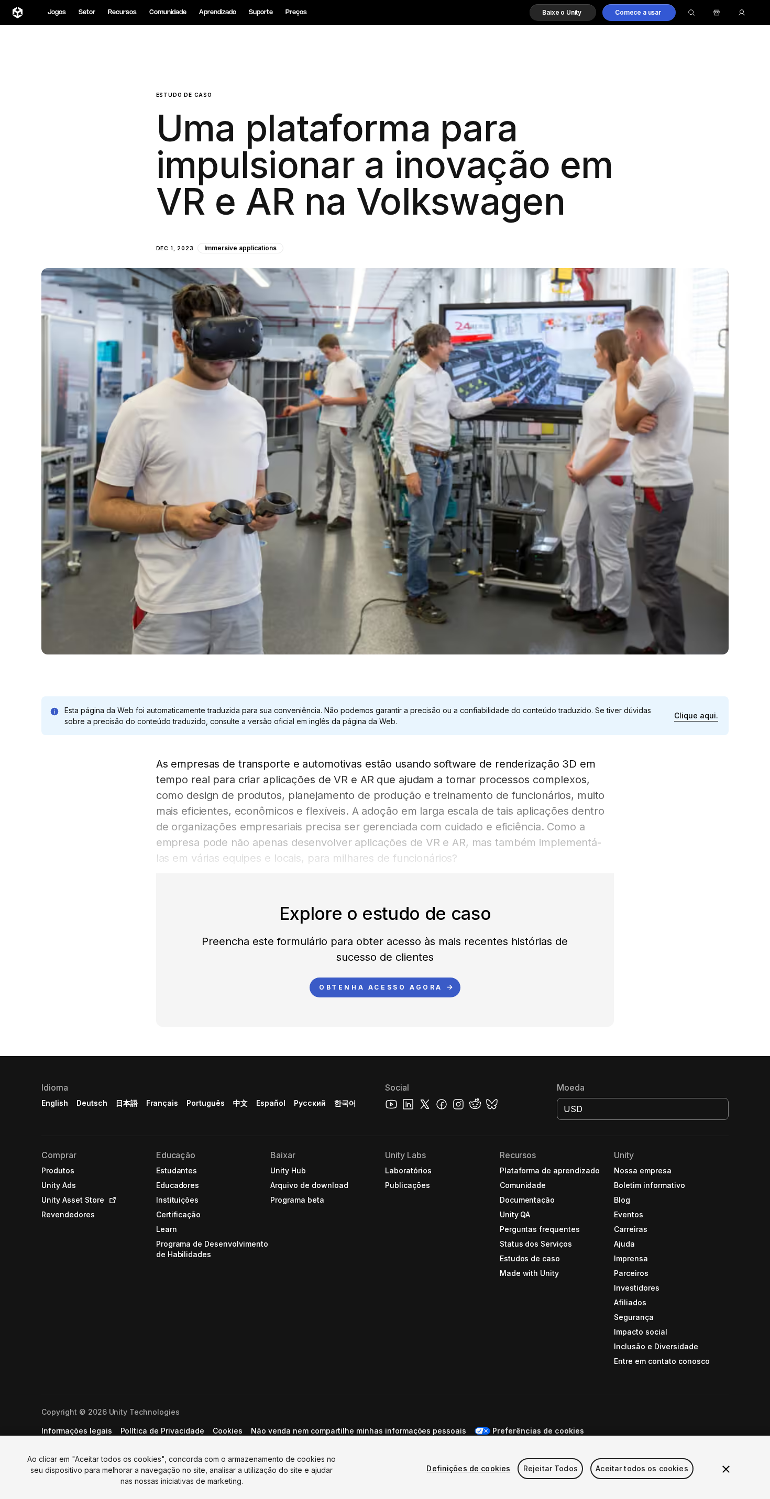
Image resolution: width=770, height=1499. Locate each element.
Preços (296, 12)
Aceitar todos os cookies (642, 1468)
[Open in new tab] (110, 1200)
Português (205, 1102)
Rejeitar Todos (550, 1468)
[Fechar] (726, 1469)
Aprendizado (217, 12)
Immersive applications (240, 248)
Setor (87, 12)
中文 (240, 1102)
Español (270, 1102)
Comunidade (167, 12)
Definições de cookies (468, 1468)
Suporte (261, 12)
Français (162, 1102)
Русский (310, 1102)
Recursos (122, 12)
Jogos (57, 12)
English (54, 1102)
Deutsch (91, 1102)
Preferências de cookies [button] (538, 1430)
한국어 (345, 1102)
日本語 (127, 1102)
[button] (563, 12)
